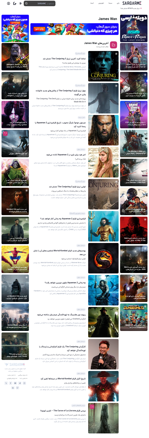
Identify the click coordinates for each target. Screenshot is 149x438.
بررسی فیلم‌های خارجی (78, 405)
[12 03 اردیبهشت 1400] (103, 194)
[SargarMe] (17, 364)
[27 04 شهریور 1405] (15, 172)
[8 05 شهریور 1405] (15, 56)
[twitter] (6, 383)
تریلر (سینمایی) (80, 53)
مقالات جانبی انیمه (20, 321)
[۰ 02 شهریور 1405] (15, 346)
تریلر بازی (142, 90)
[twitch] (17, 388)
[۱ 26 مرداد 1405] (15, 230)
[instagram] (24, 383)
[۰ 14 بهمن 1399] (103, 290)
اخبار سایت (11, 375)
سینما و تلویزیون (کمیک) (77, 213)
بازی (118, 3)
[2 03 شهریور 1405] (15, 143)
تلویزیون (101, 3)
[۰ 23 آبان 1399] (103, 354)
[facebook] (10, 383)
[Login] (8, 4)
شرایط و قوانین (11, 378)
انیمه (92, 3)
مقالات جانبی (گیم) (139, 61)
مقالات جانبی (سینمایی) (19, 119)
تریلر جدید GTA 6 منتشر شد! (130, 8)
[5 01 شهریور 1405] (15, 288)
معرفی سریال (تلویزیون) (19, 234)
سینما (110, 3)
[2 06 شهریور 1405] (133, 56)
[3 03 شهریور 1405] (15, 201)
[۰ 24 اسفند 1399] (103, 226)
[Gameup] (14, 3)
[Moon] (20, 3)
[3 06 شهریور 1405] (133, 85)
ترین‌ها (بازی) (141, 205)
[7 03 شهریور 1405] (133, 288)
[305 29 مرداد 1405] (15, 317)
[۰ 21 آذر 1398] (103, 386)
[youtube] (15, 383)
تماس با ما (23, 378)
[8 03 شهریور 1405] (133, 114)
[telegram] (20, 383)
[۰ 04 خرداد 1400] (103, 98)
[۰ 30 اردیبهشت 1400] (103, 130)
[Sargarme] (132, 3)
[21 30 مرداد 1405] (15, 259)
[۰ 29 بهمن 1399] (103, 258)
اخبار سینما (81, 117)
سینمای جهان (81, 149)
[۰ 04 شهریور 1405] (133, 143)
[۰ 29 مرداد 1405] (133, 317)
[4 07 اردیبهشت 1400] (103, 162)
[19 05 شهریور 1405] (15, 85)
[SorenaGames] (7, 364)
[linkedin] (13, 388)
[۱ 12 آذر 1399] (103, 322)
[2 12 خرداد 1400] (103, 66)
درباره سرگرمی (22, 375)
